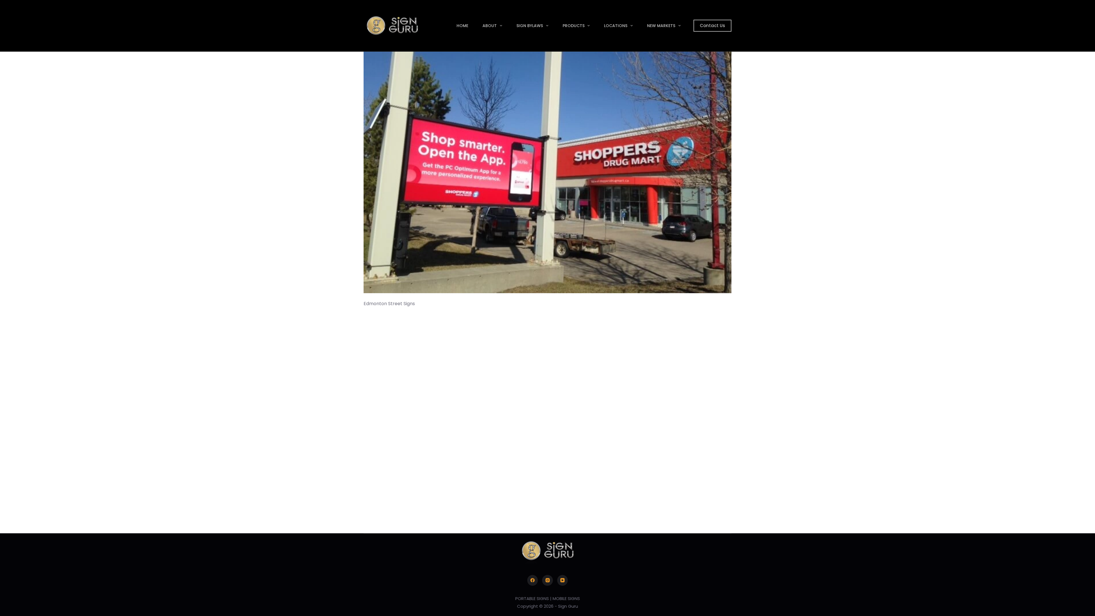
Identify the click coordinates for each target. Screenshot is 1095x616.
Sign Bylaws (529, 26)
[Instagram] (547, 580)
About (489, 26)
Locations (615, 26)
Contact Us (712, 26)
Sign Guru (568, 606)
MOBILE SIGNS (566, 598)
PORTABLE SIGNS (532, 598)
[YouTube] (562, 580)
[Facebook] (532, 580)
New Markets (661, 26)
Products (574, 26)
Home (462, 26)
